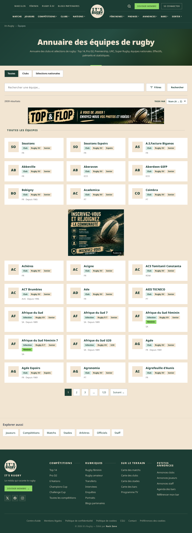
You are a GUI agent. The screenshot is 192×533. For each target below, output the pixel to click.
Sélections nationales (48, 73)
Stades (68, 433)
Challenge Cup (58, 492)
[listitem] (34, 148)
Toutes (11, 73)
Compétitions (47, 16)
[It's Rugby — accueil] (97, 11)
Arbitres (84, 433)
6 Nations (55, 481)
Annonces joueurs (167, 478)
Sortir (177, 16)
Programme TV (129, 492)
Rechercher (177, 87)
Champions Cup (58, 486)
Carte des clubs (129, 475)
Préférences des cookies (152, 520)
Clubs (65, 16)
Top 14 (53, 470)
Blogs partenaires (68, 6)
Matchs (17, 16)
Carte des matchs (130, 470)
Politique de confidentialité (79, 520)
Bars (164, 16)
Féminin (33, 6)
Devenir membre (146, 6)
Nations (79, 16)
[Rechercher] (129, 6)
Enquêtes (90, 492)
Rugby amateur (94, 475)
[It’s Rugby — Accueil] (10, 466)
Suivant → (118, 392)
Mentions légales (53, 520)
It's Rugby (9, 25)
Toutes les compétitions (63, 497)
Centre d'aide (34, 520)
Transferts (90, 481)
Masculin (20, 6)
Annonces (150, 16)
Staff (117, 433)
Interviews (91, 486)
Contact (132, 520)
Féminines (117, 16)
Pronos (133, 16)
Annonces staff (165, 483)
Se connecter (172, 6)
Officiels (102, 433)
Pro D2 (53, 475)
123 (104, 392)
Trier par (159, 101)
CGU (122, 520)
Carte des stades (130, 481)
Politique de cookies (106, 520)
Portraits (90, 497)
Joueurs (29, 16)
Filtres (157, 87)
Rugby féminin (93, 470)
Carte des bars (129, 486)
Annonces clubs (165, 472)
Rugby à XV (48, 6)
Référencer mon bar (168, 494)
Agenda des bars (166, 489)
